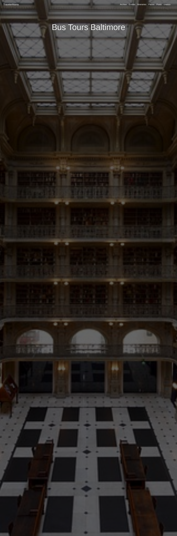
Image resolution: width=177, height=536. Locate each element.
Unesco (167, 4)
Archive (123, 4)
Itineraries (141, 4)
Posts (159, 4)
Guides (132, 4)
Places (151, 4)
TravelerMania (11, 4)
